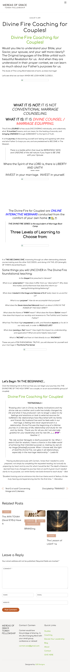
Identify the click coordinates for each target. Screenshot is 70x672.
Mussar (6, 512)
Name (5, 595)
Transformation (32, 524)
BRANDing (29, 529)
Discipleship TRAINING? (53, 489)
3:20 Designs (40, 664)
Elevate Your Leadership (54, 639)
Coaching (48, 635)
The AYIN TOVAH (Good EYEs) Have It (11, 520)
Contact (47, 651)
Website (6, 602)
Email (39, 595)
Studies (47, 631)
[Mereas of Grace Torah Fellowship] (15, 8)
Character (30, 521)
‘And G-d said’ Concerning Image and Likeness (17, 490)
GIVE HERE (48, 655)
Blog (46, 643)
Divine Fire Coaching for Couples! (35, 397)
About (46, 647)
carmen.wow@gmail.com (29, 646)
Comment (7, 568)
